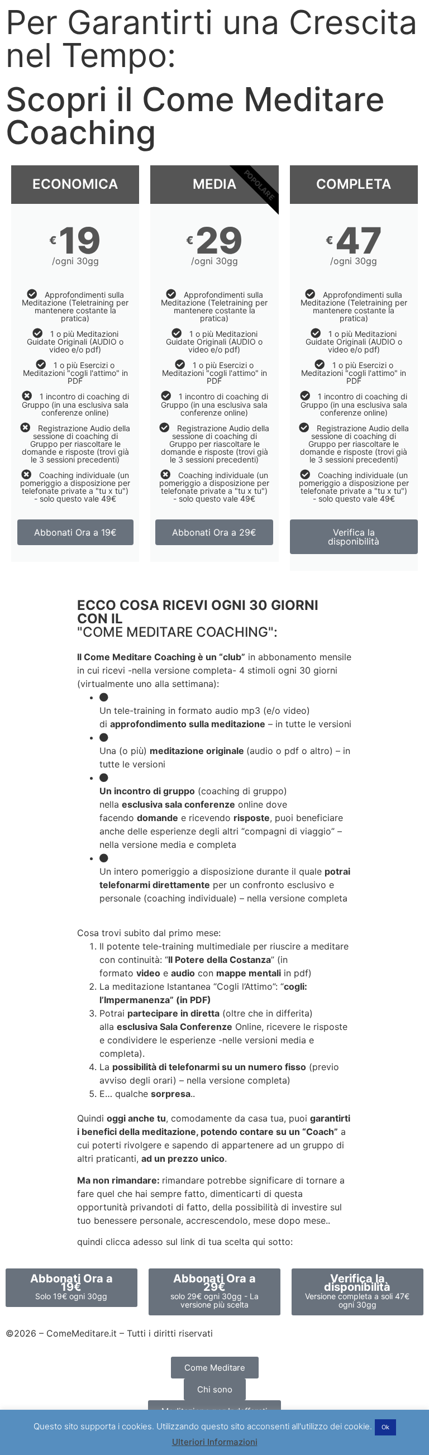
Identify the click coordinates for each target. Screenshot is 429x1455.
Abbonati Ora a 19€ (75, 532)
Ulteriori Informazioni (215, 1442)
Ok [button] (385, 1427)
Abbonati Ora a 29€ (214, 532)
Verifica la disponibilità (353, 537)
